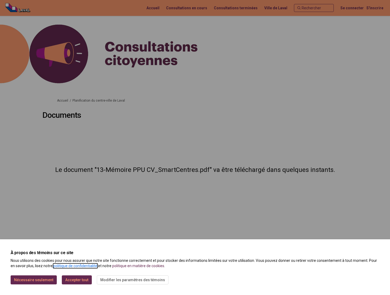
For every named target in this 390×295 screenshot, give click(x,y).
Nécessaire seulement (33, 280)
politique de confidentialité (75, 266)
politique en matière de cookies (138, 266)
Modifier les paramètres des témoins (132, 280)
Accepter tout (76, 280)
